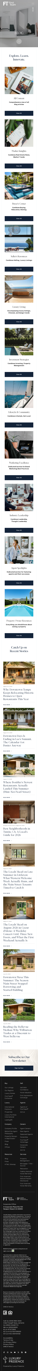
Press (7, 1141)
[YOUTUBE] (15, 1352)
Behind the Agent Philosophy (11, 1132)
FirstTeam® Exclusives (9, 1097)
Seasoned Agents (26, 1134)
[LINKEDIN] (11, 1352)
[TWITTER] (18, 1352)
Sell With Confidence (24, 1089)
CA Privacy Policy (9, 1342)
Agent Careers (25, 1128)
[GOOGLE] (22, 1352)
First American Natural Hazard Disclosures (25, 1179)
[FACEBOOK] (4, 1352)
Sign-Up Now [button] (19, 1068)
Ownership (24, 1137)
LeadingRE (9, 1120)
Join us (22, 1112)
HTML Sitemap (10, 1164)
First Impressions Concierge (26, 1096)
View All (19, 113)
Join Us (22, 1150)
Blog (6, 1144)
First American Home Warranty (25, 1185)
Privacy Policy (8, 1344)
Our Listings (9, 1087)
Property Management (25, 1160)
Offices (7, 1147)
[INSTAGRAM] (7, 1352)
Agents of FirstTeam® (24, 1108)
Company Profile (11, 1128)
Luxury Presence (18, 1366)
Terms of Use (8, 1340)
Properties (8, 1112)
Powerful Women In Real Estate (11, 1137)
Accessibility (8, 1338)
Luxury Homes (10, 1093)
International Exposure (9, 1108)
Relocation (24, 1169)
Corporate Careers (24, 1146)
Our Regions (9, 1090)
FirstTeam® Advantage (24, 1141)
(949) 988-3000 (15, 1321)
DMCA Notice (8, 1307)
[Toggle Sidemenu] (33, 3)
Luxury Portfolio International (10, 1116)
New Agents (24, 1131)
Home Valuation (25, 1092)
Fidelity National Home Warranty (26, 1172)
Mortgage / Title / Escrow (26, 1165)
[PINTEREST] (25, 1352)
